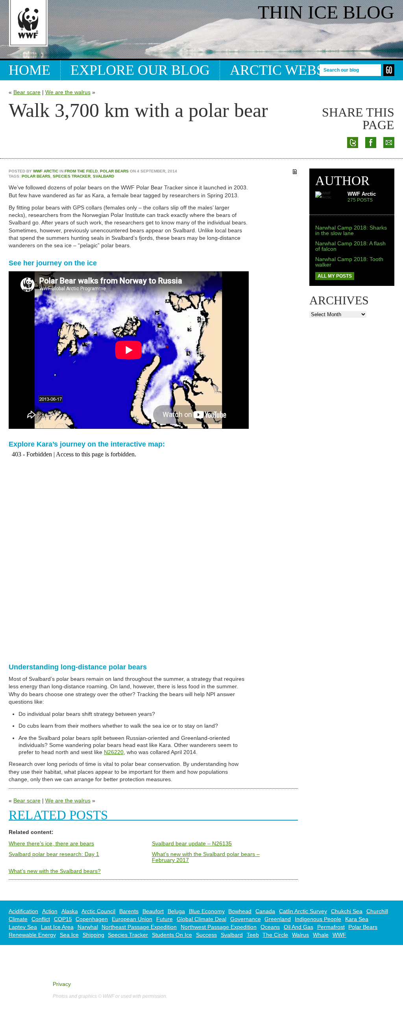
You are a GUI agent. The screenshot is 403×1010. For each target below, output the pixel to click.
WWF (339, 935)
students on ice (172, 935)
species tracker (72, 176)
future (164, 919)
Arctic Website (288, 70)
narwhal (88, 927)
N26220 (114, 752)
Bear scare (27, 92)
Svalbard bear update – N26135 (192, 843)
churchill (377, 911)
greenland (277, 919)
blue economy (207, 911)
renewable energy (32, 935)
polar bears (36, 176)
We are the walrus (68, 92)
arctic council (98, 911)
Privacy (62, 984)
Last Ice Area (57, 927)
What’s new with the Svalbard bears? (55, 871)
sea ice (69, 935)
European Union (132, 919)
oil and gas (298, 927)
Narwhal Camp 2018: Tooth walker (349, 262)
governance (245, 919)
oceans (270, 927)
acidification (23, 911)
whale (321, 935)
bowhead (239, 911)
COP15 (63, 919)
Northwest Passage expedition (219, 927)
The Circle (275, 935)
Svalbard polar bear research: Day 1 (54, 854)
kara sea (356, 919)
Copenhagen (92, 919)
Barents (129, 911)
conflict (40, 919)
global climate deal (201, 919)
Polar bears (114, 171)
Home (29, 70)
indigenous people (318, 919)
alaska (69, 911)
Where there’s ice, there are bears (51, 843)
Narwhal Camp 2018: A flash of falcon (350, 246)
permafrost (331, 927)
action (49, 911)
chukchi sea (346, 911)
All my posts (335, 276)
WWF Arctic (45, 171)
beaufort (153, 911)
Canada (265, 911)
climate (18, 919)
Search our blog (341, 69)
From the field (81, 171)
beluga (176, 911)
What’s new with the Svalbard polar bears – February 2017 (206, 857)
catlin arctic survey (303, 911)
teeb (253, 935)
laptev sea (23, 927)
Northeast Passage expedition (139, 927)
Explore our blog (140, 70)
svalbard (103, 176)
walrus (300, 935)
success (206, 935)
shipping (93, 935)
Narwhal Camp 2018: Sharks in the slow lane (351, 230)
